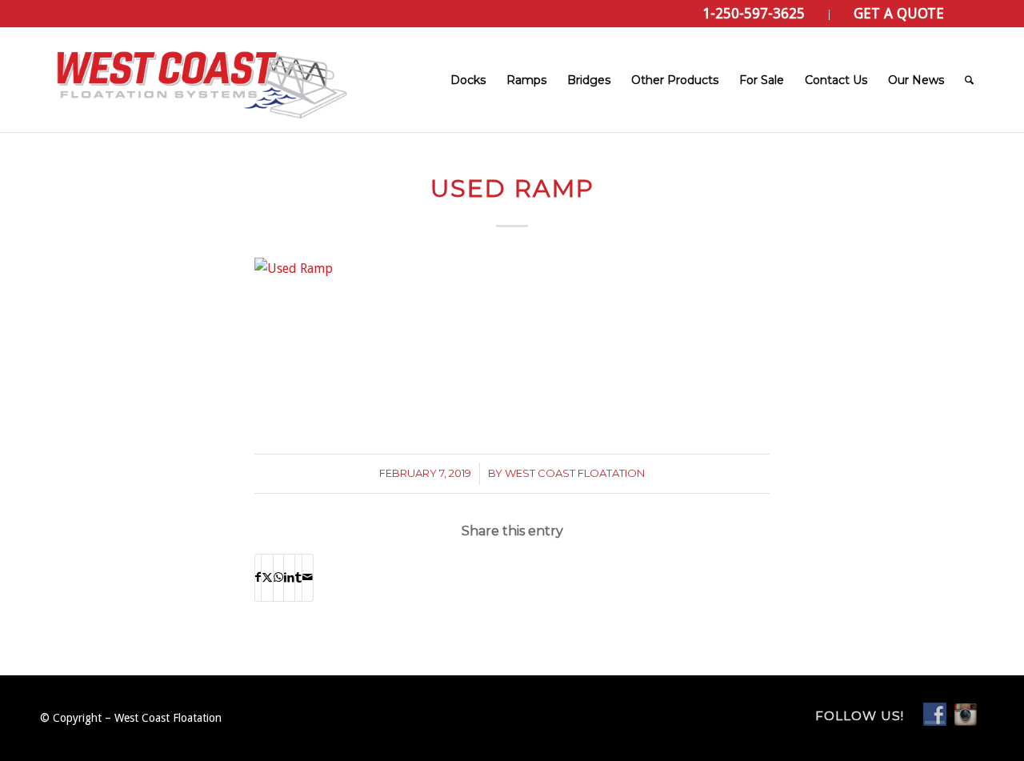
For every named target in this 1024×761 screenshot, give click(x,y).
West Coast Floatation (575, 473)
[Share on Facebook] (258, 577)
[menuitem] (754, 15)
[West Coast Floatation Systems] (199, 80)
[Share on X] (267, 577)
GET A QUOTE (899, 13)
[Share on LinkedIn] (289, 577)
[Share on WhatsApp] (278, 577)
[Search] (969, 80)
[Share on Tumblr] (298, 577)
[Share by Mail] (307, 577)
